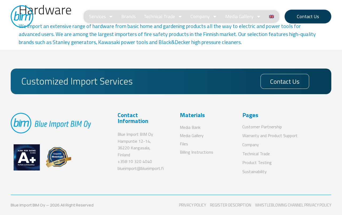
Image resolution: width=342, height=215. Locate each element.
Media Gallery (239, 16)
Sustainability (254, 171)
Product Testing (257, 162)
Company (200, 16)
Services (97, 16)
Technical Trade (159, 16)
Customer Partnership (262, 127)
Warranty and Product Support (270, 135)
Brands (128, 16)
